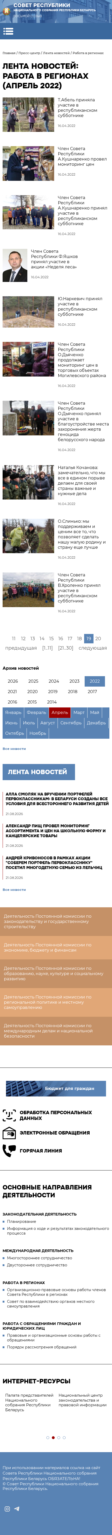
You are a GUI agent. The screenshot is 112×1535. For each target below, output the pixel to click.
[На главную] (6, 11)
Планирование (21, 1221)
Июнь (11, 722)
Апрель (60, 712)
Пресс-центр (29, 53)
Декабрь (96, 722)
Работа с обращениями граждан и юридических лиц (42, 1326)
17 (70, 639)
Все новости (14, 749)
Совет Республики (55, 7)
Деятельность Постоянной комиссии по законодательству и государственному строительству (47, 921)
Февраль (36, 712)
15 (51, 639)
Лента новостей (56, 53)
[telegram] (16, 1509)
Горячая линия (41, 1151)
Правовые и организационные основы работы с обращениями (54, 1337)
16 (60, 639)
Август (47, 722)
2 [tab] (53, 1438)
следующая (93, 648)
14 (42, 639)
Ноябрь (37, 733)
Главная (9, 53)
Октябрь (14, 733)
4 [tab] (64, 1438)
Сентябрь (71, 722)
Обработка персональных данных (56, 1115)
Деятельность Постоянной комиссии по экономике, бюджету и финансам (47, 947)
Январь (13, 712)
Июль (29, 722)
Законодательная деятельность (40, 1214)
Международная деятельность (38, 1250)
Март (79, 712)
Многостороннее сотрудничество (39, 1258)
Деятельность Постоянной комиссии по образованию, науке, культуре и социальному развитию (53, 973)
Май (94, 712)
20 (98, 639)
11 (14, 639)
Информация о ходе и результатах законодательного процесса (58, 1231)
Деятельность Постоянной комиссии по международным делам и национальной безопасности (48, 1031)
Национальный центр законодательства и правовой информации (83, 1400)
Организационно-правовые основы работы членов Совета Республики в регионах (56, 1292)
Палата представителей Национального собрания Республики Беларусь (29, 1402)
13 (32, 639)
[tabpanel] (29, 1402)
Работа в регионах (88, 53)
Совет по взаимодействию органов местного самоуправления (51, 1304)
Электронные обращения (55, 1133)
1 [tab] (48, 1438)
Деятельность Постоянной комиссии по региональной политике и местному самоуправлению (47, 1002)
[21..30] (65, 648)
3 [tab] (59, 1438)
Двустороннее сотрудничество (37, 1265)
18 (79, 639)
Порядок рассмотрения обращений (42, 1347)
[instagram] (7, 1509)
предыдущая (21, 648)
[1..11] (47, 648)
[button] (8, 31)
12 (23, 639)
